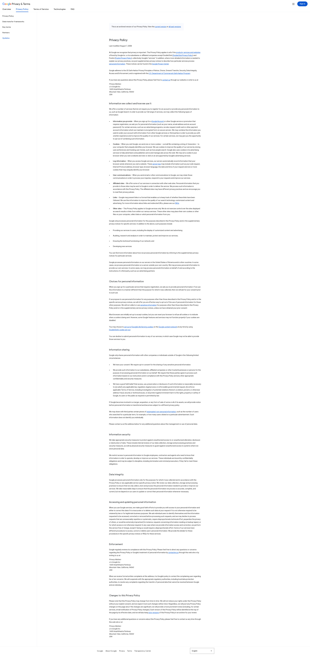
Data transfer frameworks (13, 21)
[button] (293, 4)
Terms (129, 651)
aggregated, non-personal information (161, 412)
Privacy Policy (22, 9)
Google (100, 651)
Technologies (60, 9)
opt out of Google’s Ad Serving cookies (138, 327)
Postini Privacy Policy (123, 58)
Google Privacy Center (160, 64)
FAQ (72, 9)
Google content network (168, 327)
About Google (111, 651)
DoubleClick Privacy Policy (183, 55)
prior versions (154, 613)
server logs (156, 164)
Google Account (158, 121)
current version (160, 27)
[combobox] (202, 651)
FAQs (177, 203)
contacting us (173, 553)
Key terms (6, 27)
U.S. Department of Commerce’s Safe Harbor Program (169, 73)
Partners (6, 32)
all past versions (175, 27)
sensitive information (148, 305)
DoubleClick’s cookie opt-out (119, 330)
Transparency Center (142, 651)
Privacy (122, 651)
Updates (6, 38)
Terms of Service (41, 9)
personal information (117, 64)
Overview (6, 9)
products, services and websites (188, 52)
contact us (166, 80)
